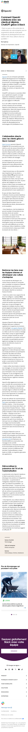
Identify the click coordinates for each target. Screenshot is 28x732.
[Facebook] (12, 670)
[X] (15, 670)
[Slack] (5, 2)
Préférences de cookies (7, 715)
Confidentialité (5, 711)
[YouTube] (19, 670)
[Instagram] (9, 670)
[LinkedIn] (6, 670)
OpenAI (4, 77)
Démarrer (14, 651)
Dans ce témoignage (7, 71)
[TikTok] (22, 670)
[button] (11, 614)
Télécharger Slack (5, 707)
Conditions (13, 711)
